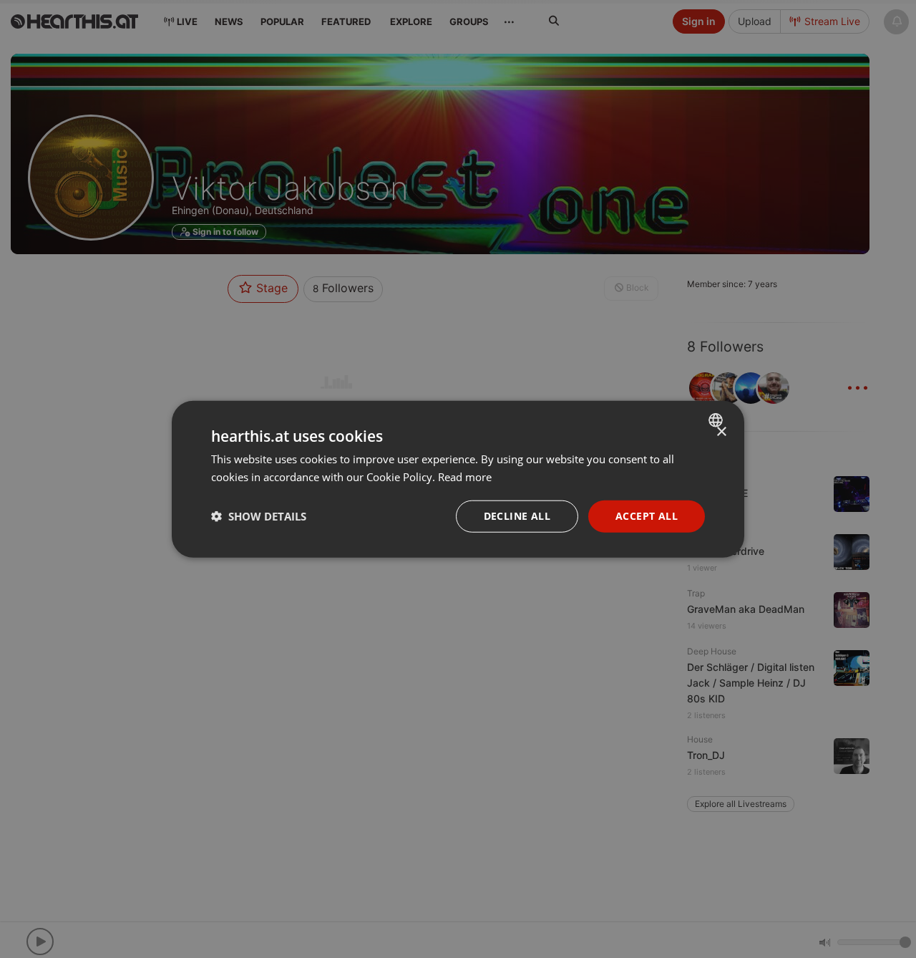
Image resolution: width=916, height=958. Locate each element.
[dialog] (458, 479)
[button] (258, 516)
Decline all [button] (517, 516)
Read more (465, 477)
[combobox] (717, 420)
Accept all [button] (646, 516)
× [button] (721, 432)
